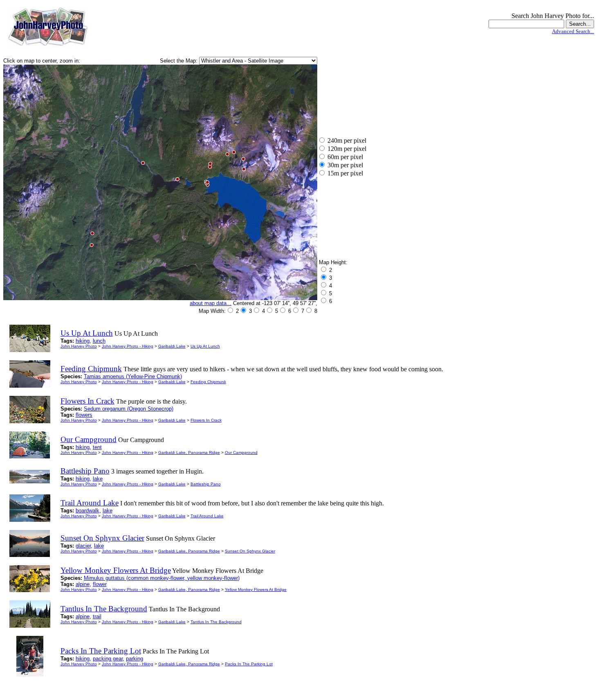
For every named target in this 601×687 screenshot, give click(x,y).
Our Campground (241, 452)
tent (97, 447)
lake (98, 479)
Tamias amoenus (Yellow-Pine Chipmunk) (133, 376)
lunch (99, 341)
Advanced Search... (573, 31)
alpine (83, 584)
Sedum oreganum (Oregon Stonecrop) (128, 409)
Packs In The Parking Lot (249, 664)
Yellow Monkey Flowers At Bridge (256, 589)
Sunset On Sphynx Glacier (250, 551)
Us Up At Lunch (205, 346)
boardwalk (87, 510)
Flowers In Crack (206, 420)
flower (100, 584)
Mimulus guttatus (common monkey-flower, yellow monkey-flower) (162, 578)
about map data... (210, 303)
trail (97, 616)
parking (134, 659)
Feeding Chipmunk (208, 381)
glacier (83, 546)
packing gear (108, 659)
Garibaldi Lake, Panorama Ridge (189, 452)
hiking (83, 341)
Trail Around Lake (207, 516)
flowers (84, 415)
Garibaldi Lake (172, 346)
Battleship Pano (206, 484)
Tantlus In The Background (216, 622)
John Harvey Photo (79, 346)
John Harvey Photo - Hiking (127, 346)
